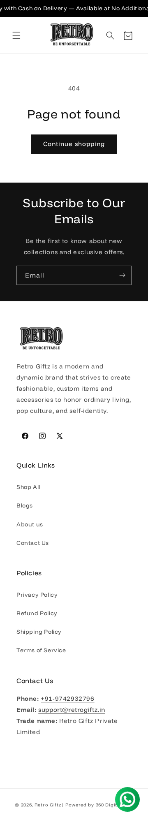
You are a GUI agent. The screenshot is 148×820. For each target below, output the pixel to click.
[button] (16, 35)
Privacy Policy (37, 594)
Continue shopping (74, 144)
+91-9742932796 (67, 698)
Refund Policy (37, 613)
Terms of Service (41, 650)
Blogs (24, 505)
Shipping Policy (39, 631)
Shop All (28, 487)
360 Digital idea (114, 805)
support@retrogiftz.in (71, 709)
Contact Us (32, 543)
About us (29, 524)
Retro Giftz (48, 805)
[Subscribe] (122, 275)
